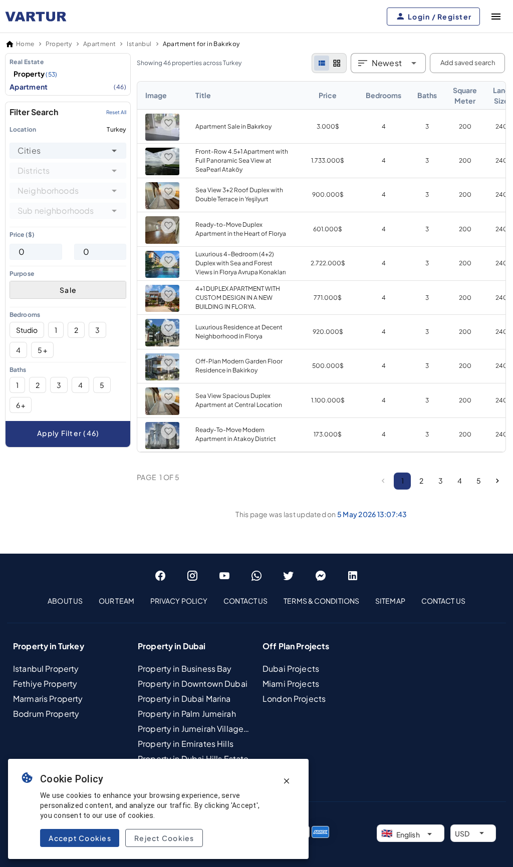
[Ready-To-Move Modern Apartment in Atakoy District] (162, 447)
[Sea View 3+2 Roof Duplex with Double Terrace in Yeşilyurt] (162, 207)
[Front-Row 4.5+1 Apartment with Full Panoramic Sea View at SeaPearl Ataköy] (162, 173)
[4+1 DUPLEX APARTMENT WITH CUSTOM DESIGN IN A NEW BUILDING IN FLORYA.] (162, 309)
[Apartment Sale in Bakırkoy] (162, 138)
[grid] (336, 63)
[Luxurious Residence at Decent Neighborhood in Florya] (162, 344)
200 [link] (465, 126)
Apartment (68, 86)
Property (36, 73)
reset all (116, 112)
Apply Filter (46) (68, 433)
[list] (321, 63)
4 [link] (384, 126)
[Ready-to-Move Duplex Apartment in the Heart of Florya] (162, 241)
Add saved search (467, 63)
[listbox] (68, 74)
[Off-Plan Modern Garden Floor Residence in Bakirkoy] (162, 378)
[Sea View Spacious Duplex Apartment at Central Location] (162, 412)
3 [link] (427, 126)
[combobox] (68, 151)
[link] (321, 267)
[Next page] (497, 481)
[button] (114, 151)
